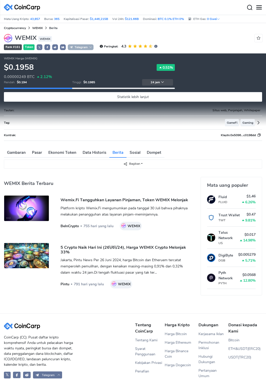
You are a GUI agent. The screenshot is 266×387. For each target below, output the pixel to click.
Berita (117, 152)
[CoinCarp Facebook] (17, 375)
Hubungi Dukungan (206, 359)
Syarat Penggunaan (145, 351)
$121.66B (132, 19)
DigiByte (225, 255)
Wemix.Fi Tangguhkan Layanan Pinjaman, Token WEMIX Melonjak (124, 200)
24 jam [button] (155, 82)
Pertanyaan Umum (207, 373)
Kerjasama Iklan (211, 333)
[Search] (250, 7)
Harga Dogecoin (178, 365)
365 (56, 19)
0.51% (168, 67)
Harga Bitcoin (176, 333)
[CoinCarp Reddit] (27, 375)
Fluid (222, 197)
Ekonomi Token (62, 152)
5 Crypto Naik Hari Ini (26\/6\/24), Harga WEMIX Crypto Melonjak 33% (123, 250)
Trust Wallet (229, 215)
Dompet (154, 152)
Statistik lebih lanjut (133, 96)
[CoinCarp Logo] (23, 7)
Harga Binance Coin (176, 354)
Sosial (135, 152)
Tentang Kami (146, 340)
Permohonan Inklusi (208, 345)
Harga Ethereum (178, 342)
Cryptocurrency (15, 28)
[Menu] (259, 7)
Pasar (37, 152)
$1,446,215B (99, 19)
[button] (47, 47)
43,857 (35, 19)
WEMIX (37, 28)
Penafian (142, 371)
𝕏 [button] (39, 47)
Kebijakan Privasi (148, 362)
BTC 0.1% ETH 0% (171, 19)
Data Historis (94, 152)
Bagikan (134, 164)
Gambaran (16, 152)
